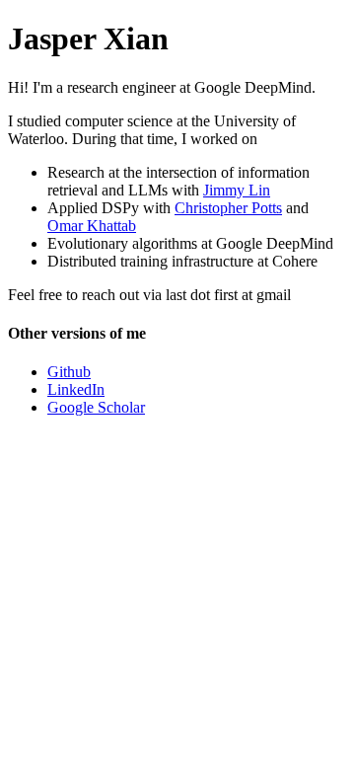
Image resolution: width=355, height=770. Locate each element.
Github (69, 371)
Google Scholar (96, 407)
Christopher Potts (228, 207)
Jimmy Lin (236, 190)
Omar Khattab (91, 225)
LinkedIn (76, 389)
